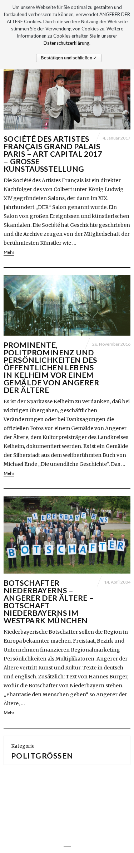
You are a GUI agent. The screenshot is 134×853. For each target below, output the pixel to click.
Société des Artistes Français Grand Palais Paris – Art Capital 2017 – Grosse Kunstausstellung (53, 153)
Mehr (9, 252)
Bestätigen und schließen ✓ (69, 57)
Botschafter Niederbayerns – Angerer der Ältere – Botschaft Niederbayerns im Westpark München (49, 601)
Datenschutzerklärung (66, 43)
